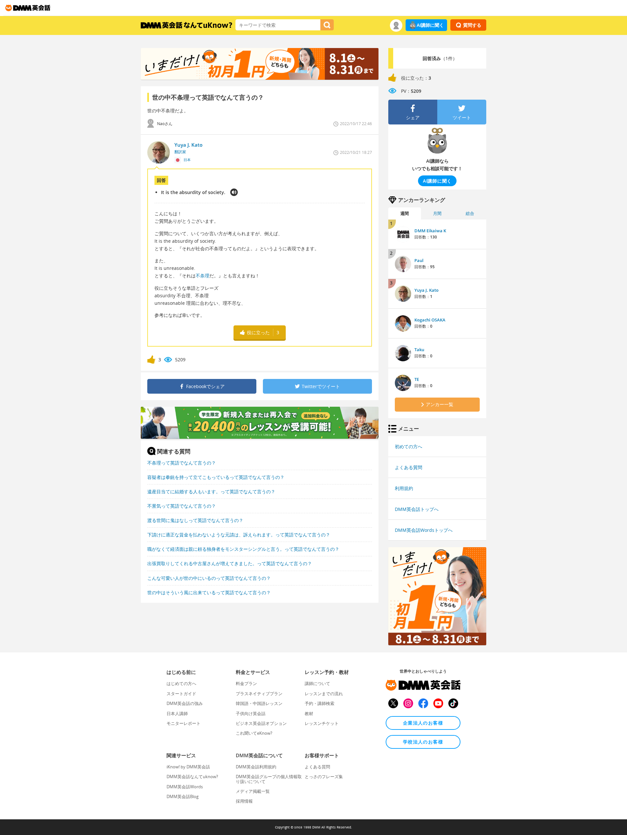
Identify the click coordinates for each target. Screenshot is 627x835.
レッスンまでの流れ (324, 693)
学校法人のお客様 (423, 742)
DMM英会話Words (185, 787)
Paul (419, 260)
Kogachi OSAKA (429, 320)
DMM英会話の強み (185, 703)
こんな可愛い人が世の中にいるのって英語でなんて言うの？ (209, 578)
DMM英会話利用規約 (256, 767)
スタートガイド (181, 693)
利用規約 (404, 488)
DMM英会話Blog (183, 796)
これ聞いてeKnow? (254, 733)
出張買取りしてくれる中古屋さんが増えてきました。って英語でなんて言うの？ (229, 563)
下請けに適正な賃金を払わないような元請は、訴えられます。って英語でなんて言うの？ (238, 535)
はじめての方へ (181, 683)
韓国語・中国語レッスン (259, 703)
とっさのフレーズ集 (324, 776)
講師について (317, 683)
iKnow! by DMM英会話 (188, 767)
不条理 (202, 275)
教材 (309, 713)
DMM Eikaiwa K (430, 231)
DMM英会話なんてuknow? (192, 776)
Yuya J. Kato (426, 290)
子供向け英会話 (250, 713)
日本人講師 (177, 713)
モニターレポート (184, 723)
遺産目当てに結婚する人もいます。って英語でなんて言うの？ (211, 491)
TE (416, 379)
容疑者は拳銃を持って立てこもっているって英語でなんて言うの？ (215, 477)
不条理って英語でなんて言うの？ (181, 463)
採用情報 (244, 801)
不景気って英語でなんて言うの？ (181, 506)
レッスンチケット (322, 723)
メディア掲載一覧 (253, 791)
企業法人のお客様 (423, 723)
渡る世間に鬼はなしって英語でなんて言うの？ (195, 520)
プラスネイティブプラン (259, 693)
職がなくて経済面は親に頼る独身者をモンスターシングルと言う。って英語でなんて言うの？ (243, 549)
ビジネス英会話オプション (261, 723)
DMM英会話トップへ (417, 509)
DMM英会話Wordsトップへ (424, 530)
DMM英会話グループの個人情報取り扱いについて (269, 779)
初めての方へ (408, 446)
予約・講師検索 (319, 703)
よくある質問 (408, 467)
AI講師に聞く (430, 25)
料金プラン (246, 683)
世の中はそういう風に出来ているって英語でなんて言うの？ (209, 592)
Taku (419, 349)
